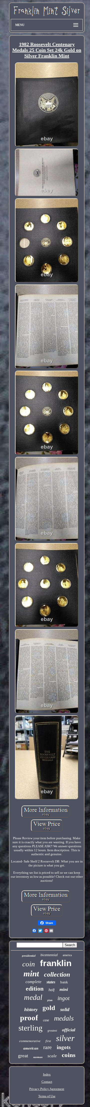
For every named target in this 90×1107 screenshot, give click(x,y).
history (31, 1009)
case (46, 1020)
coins (69, 1055)
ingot (64, 998)
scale (52, 1056)
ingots (63, 1047)
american (30, 1048)
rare (47, 1047)
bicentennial (49, 955)
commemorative (29, 1041)
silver (65, 1038)
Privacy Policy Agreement (46, 1089)
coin (28, 964)
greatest (52, 1030)
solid (65, 1009)
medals (64, 1018)
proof (29, 1017)
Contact (47, 1082)
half (51, 990)
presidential (29, 955)
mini (64, 989)
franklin (56, 963)
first (48, 1041)
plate (49, 1000)
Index (47, 1074)
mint (31, 973)
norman (37, 1057)
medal (33, 997)
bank (64, 982)
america (67, 955)
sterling (30, 1027)
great (23, 1055)
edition (35, 988)
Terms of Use (47, 1096)
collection (57, 974)
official (68, 1029)
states (50, 982)
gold (48, 1007)
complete (34, 981)
